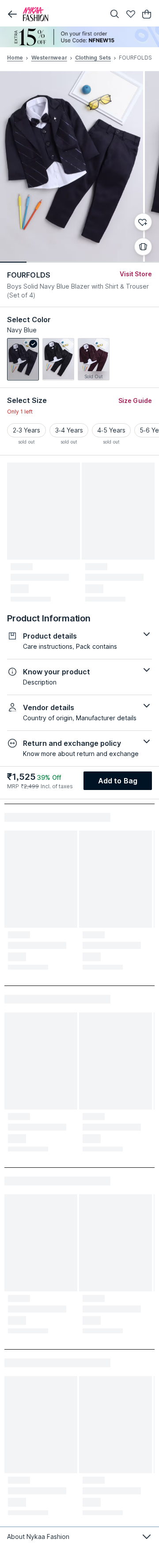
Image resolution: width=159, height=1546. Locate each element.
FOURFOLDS (28, 275)
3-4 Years (69, 430)
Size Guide (135, 400)
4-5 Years (111, 430)
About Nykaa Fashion (38, 1536)
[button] (12, 14)
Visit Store (136, 274)
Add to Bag (117, 780)
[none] (79, 36)
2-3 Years (26, 430)
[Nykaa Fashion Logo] (62, 14)
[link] (23, 359)
